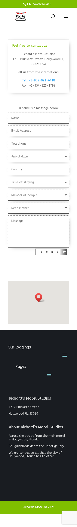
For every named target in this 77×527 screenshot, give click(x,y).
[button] (40, 297)
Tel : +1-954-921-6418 (38, 80)
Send (51, 251)
